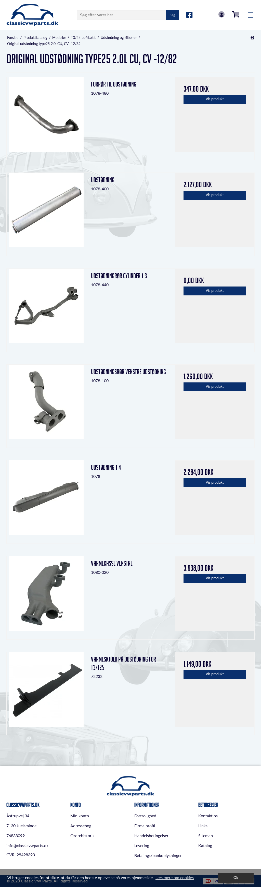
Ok (235, 878)
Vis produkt (215, 99)
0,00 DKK (235, 14)
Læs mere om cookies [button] (174, 878)
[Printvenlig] (252, 38)
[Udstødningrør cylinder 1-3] (46, 308)
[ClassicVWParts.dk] (32, 15)
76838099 (15, 836)
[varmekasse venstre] (46, 595)
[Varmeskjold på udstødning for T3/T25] (46, 691)
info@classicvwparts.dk (27, 846)
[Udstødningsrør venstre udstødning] (46, 404)
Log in (221, 14)
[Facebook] (189, 15)
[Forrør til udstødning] (46, 116)
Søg (172, 15)
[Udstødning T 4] (46, 499)
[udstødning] (46, 212)
